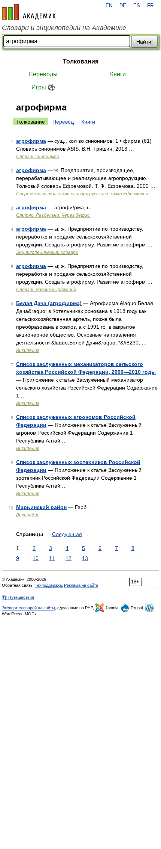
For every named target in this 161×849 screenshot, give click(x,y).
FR (150, 5)
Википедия (27, 350)
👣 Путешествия (18, 597)
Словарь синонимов (37, 156)
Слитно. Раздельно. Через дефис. (53, 215)
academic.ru (29, 12)
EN (109, 5)
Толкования (80, 61)
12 (69, 558)
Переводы (43, 74)
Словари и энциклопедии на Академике (64, 28)
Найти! (144, 42)
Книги (118, 74)
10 (36, 558)
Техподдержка (48, 585)
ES (136, 5)
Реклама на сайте (81, 585)
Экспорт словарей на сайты (28, 608)
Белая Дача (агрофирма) (49, 303)
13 (85, 558)
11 (52, 558)
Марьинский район (41, 507)
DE (122, 5)
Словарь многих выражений (46, 289)
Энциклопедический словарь (47, 252)
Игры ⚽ (43, 87)
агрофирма (31, 141)
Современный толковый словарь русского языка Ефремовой (82, 193)
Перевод (63, 122)
